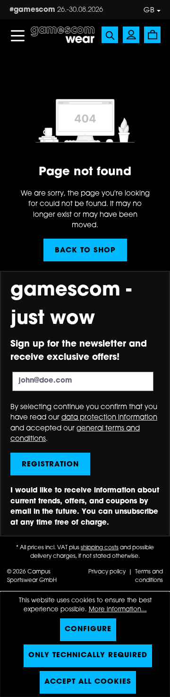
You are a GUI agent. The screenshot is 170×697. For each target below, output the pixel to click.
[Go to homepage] (62, 35)
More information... (118, 610)
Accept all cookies (87, 682)
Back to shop (85, 250)
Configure (88, 629)
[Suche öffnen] (110, 35)
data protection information (109, 417)
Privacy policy (107, 572)
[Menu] (17, 35)
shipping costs (100, 548)
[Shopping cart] (152, 35)
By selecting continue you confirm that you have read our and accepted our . (83, 423)
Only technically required (87, 655)
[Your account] (131, 35)
